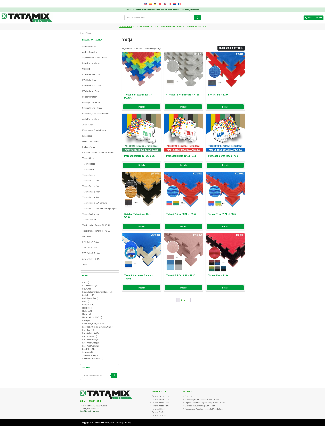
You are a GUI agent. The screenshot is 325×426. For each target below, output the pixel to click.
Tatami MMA (88, 169)
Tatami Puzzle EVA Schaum (94, 203)
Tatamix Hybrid (89, 220)
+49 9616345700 (315, 18)
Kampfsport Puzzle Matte (94, 130)
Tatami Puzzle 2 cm (91, 186)
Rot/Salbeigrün (89, 333)
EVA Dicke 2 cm (89, 80)
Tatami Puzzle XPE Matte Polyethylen (99, 208)
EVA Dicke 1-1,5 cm (91, 74)
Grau (84, 301)
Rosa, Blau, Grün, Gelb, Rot (93, 324)
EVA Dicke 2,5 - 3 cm (91, 85)
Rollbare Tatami (89, 147)
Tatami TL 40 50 (159, 412)
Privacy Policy (109, 423)
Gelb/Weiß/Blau (89, 298)
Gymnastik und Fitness (92, 108)
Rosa (84, 320)
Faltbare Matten (89, 97)
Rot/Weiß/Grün (89, 343)
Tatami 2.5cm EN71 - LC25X (181, 214)
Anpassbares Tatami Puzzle (94, 58)
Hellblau (86, 308)
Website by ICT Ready (123, 423)
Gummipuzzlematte (91, 102)
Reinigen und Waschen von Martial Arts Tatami (204, 409)
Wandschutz (87, 236)
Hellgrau (86, 311)
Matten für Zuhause (91, 141)
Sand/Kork (87, 349)
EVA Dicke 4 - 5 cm (90, 91)
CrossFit (86, 69)
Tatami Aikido (88, 158)
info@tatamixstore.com (90, 411)
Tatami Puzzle (125, 26)
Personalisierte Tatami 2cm (139, 155)
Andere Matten (89, 46)
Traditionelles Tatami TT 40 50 (96, 231)
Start (82, 33)
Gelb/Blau (86, 295)
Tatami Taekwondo (90, 214)
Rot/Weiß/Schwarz (90, 346)
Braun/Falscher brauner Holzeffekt (97, 292)
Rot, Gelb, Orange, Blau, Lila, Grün (96, 327)
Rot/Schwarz (88, 336)
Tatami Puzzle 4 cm (91, 197)
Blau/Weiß (86, 289)
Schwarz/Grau (88, 355)
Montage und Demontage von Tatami (200, 406)
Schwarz (86, 352)
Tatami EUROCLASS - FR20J (181, 275)
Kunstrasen (87, 136)
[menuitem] (145, 3)
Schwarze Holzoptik (91, 358)
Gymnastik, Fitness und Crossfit (96, 113)
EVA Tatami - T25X (218, 94)
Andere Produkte (195, 26)
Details (141, 107)
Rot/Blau (86, 330)
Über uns (188, 396)
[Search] (197, 17)
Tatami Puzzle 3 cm (91, 192)
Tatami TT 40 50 (159, 415)
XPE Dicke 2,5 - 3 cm (91, 253)
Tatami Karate (88, 164)
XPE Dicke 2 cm (89, 247)
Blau (84, 282)
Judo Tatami (87, 125)
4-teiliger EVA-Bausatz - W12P (183, 94)
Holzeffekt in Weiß (90, 317)
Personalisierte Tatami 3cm (181, 155)
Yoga (84, 264)
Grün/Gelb (86, 304)
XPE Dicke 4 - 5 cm (91, 259)
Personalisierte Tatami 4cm (223, 155)
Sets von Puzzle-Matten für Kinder (97, 152)
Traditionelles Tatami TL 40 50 (96, 225)
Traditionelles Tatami (171, 26)
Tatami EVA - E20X (218, 275)
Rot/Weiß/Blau (89, 339)
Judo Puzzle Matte (91, 119)
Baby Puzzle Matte (146, 26)
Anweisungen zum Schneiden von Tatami (202, 399)
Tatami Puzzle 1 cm (91, 180)
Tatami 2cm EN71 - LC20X (222, 214)
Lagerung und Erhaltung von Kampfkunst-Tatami (205, 403)
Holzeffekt (87, 314)
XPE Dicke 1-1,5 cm (91, 242)
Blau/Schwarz (88, 285)
